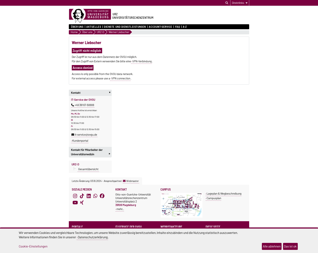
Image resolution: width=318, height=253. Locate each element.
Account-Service (160, 27)
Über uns (77, 27)
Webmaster (132, 181)
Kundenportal (80, 141)
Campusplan (214, 198)
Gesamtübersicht (88, 169)
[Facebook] (102, 196)
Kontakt (91, 93)
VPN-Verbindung (142, 61)
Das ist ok (290, 246)
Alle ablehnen (272, 246)
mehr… (120, 209)
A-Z (185, 27)
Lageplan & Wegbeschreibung (224, 193)
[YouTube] (75, 202)
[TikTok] (82, 196)
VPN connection (120, 78)
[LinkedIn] (88, 196)
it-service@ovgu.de (86, 134)
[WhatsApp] (95, 196)
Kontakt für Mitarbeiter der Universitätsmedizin (90, 152)
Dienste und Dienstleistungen (125, 27)
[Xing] (82, 202)
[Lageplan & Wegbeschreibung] (181, 216)
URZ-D (75, 164)
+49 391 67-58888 (84, 105)
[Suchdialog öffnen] (227, 3)
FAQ (177, 27)
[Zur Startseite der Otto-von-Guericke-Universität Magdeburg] (90, 16)
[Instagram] (75, 196)
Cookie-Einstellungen (33, 246)
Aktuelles (93, 27)
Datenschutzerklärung (93, 237)
